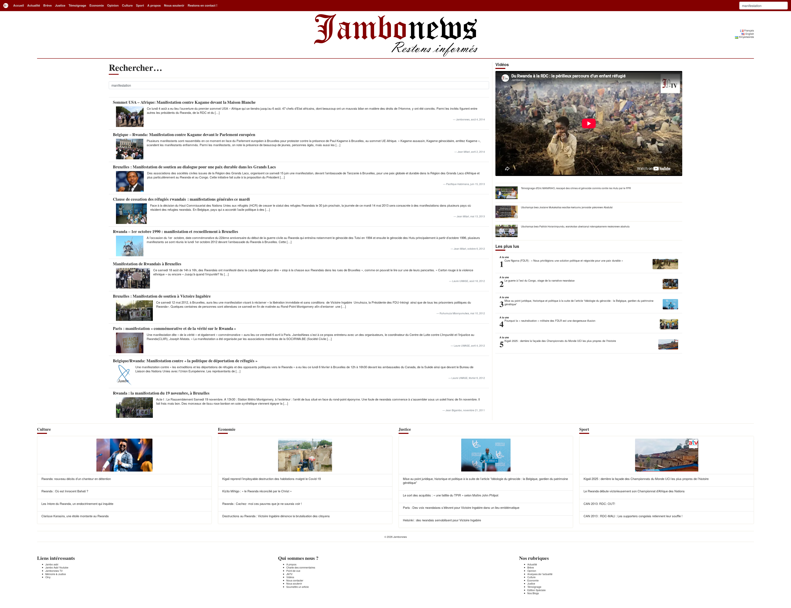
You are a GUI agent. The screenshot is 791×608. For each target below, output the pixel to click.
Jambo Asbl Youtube (56, 567)
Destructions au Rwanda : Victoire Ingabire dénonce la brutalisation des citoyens (276, 516)
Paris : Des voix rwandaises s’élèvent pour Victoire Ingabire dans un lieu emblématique (461, 507)
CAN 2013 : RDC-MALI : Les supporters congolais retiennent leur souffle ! (633, 516)
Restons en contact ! (202, 5)
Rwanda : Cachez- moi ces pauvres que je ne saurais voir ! (262, 503)
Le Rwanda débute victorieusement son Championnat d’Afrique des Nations (634, 491)
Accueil (18, 5)
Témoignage (77, 5)
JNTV (289, 574)
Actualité (33, 5)
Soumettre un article (297, 586)
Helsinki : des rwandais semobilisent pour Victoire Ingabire (442, 520)
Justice (60, 5)
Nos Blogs (533, 593)
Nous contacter (294, 580)
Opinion (113, 5)
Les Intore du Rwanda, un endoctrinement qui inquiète (77, 503)
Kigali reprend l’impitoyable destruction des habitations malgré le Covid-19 (271, 478)
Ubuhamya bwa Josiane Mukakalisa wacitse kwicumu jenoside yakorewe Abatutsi (567, 207)
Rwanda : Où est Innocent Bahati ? (64, 491)
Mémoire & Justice (55, 574)
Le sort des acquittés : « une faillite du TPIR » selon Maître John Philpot (450, 495)
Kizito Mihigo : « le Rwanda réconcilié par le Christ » (257, 491)
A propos (154, 5)
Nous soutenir (174, 5)
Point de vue (293, 570)
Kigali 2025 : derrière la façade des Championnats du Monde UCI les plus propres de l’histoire (646, 478)
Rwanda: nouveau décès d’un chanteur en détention (76, 478)
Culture (127, 5)
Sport (140, 5)
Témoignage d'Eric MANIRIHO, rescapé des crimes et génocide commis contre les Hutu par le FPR (576, 188)
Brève (47, 5)
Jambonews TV (54, 570)
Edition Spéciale (536, 590)
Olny (47, 577)
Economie (96, 5)
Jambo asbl (51, 564)
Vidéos (290, 577)
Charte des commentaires (300, 567)
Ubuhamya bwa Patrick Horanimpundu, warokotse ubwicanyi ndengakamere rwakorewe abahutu (575, 226)
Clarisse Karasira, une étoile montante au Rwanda (75, 516)
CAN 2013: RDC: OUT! (599, 503)
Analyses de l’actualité (539, 574)
